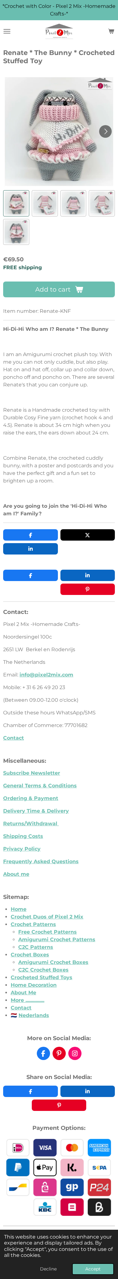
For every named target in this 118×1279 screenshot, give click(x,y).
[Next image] (105, 131)
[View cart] (111, 31)
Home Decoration (34, 985)
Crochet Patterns (33, 924)
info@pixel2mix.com (46, 675)
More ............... (27, 1000)
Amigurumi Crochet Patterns (56, 940)
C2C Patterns (35, 947)
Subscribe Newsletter (31, 773)
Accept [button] (93, 1269)
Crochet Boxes (30, 955)
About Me (23, 993)
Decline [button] (48, 1269)
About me (16, 874)
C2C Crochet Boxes (43, 970)
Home (18, 909)
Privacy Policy (22, 849)
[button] (16, 203)
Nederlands (34, 1015)
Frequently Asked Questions (41, 861)
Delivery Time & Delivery (36, 811)
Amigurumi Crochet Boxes (53, 962)
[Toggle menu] (7, 31)
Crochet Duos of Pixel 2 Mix (47, 917)
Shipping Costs (23, 836)
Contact (13, 738)
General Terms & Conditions (40, 786)
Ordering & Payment (30, 798)
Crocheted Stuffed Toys (41, 977)
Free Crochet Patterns (47, 932)
